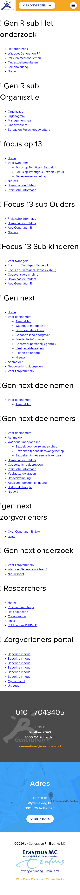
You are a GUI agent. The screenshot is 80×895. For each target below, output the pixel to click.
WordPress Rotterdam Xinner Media (40, 879)
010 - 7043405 (40, 712)
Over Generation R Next (24, 532)
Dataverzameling (19, 478)
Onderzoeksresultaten (23, 62)
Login (11, 536)
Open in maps (40, 818)
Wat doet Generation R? (24, 53)
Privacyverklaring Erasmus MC (40, 871)
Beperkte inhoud (19, 654)
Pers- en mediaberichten (24, 58)
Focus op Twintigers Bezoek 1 (36, 167)
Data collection (18, 612)
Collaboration (17, 616)
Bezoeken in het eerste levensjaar (39, 455)
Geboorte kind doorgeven (33, 335)
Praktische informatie (22, 190)
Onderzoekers (17, 125)
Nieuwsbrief (16, 574)
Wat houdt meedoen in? (32, 326)
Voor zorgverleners (21, 371)
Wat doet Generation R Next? (27, 569)
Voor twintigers (18, 163)
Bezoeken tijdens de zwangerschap (40, 451)
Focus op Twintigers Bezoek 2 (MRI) (40, 172)
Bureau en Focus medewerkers (29, 130)
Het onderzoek (18, 49)
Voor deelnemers (19, 317)
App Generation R (20, 228)
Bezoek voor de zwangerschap (36, 446)
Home (12, 158)
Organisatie (15, 112)
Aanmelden (23, 321)
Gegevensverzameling (31, 176)
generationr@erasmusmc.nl (40, 746)
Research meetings (21, 607)
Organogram (16, 116)
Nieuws (13, 71)
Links (11, 621)
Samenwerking (18, 67)
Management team (20, 120)
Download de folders (22, 185)
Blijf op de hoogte (28, 353)
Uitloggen (14, 686)
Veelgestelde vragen (30, 348)
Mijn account (16, 681)
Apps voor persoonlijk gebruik (36, 344)
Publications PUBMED (22, 625)
